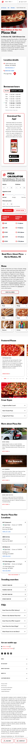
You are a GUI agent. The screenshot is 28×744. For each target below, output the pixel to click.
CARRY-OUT (14, 90)
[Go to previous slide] (1, 379)
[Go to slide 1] (5, 378)
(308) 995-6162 (6, 556)
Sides (3, 318)
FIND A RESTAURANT (13, 574)
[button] (14, 405)
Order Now (20, 210)
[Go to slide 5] (17, 378)
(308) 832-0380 (9, 70)
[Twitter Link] (5, 653)
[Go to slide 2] (8, 378)
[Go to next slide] (26, 379)
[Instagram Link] (11, 653)
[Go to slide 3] (11, 378)
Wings (18, 306)
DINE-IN (20, 90)
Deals (6, 1)
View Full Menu (10, 292)
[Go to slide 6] (20, 378)
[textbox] (12, 364)
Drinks (18, 330)
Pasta (18, 318)
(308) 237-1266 (6, 531)
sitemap (19, 286)
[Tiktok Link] (8, 653)
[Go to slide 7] (23, 378)
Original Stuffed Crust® (15, 283)
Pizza (3, 306)
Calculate (8, 210)
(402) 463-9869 (6, 570)
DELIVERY (7, 90)
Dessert (4, 330)
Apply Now (5, 451)
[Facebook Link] (2, 653)
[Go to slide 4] (14, 378)
